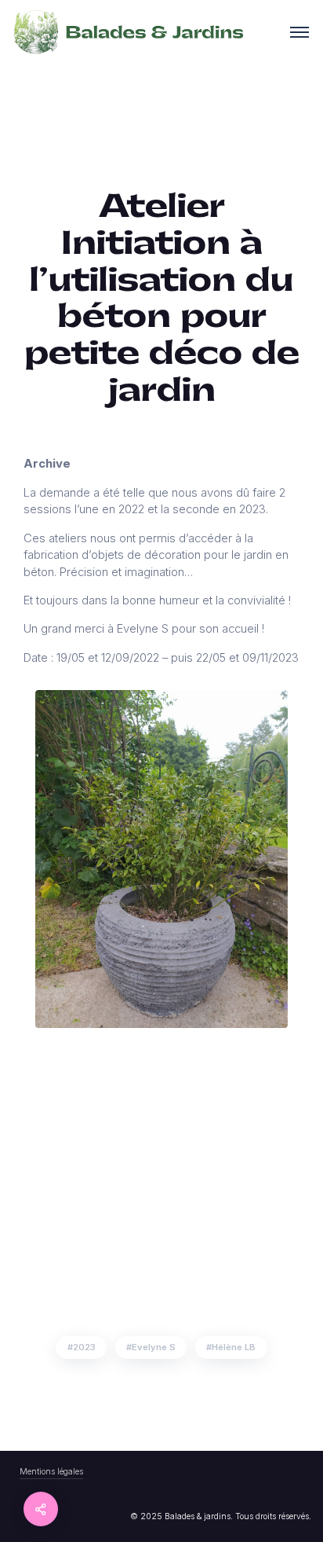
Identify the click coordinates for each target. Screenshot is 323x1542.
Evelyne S (154, 1347)
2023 (84, 1347)
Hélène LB (234, 1347)
